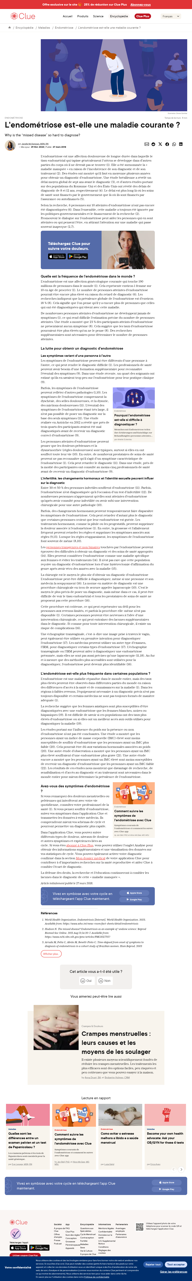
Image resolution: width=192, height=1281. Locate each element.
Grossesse (70, 1241)
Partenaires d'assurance (121, 1235)
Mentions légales (106, 1228)
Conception (71, 1238)
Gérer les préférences (173, 1271)
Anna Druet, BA (93, 1077)
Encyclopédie (119, 16)
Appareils (70, 1248)
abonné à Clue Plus (79, 845)
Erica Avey (155, 1164)
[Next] (181, 1169)
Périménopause (73, 1244)
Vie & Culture (86, 1250)
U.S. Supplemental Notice (106, 1242)
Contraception (87, 1237)
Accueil (67, 16)
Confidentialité (105, 1231)
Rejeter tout (153, 1264)
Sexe (82, 1247)
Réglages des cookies (104, 1251)
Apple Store (136, 892)
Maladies (44, 28)
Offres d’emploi (58, 1235)
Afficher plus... (51, 954)
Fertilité (83, 1240)
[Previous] (173, 1169)
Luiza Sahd (109, 1164)
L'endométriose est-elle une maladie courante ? (109, 28)
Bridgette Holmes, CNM (117, 1077)
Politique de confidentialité (96, 1276)
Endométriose (64, 28)
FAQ (68, 1228)
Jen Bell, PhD (122, 835)
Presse (57, 1240)
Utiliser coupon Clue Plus (25, 1255)
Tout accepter (176, 1264)
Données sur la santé (105, 1236)
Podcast (58, 1243)
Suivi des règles (73, 1234)
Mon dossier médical (90, 858)
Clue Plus (142, 16)
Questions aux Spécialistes (86, 1229)
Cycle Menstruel (88, 1234)
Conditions (103, 1246)
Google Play (136, 899)
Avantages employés (120, 1229)
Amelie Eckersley (124, 439)
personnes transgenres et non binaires (73, 547)
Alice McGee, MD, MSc (139, 835)
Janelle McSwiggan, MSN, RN (34, 143)
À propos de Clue (59, 1229)
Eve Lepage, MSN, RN (22, 1164)
